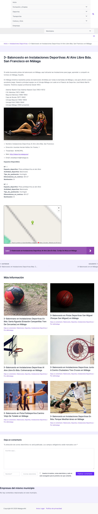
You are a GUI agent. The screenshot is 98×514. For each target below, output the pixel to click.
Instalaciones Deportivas (39, 328)
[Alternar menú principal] (94, 36)
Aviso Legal (40, 508)
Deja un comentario (10, 328)
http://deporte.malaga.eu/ (19, 154)
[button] (51, 7)
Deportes (28, 328)
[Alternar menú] (86, 7)
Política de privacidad (54, 508)
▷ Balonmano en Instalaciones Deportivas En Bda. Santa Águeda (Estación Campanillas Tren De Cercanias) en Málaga (25, 322)
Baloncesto (67, 322)
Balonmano (20, 328)
